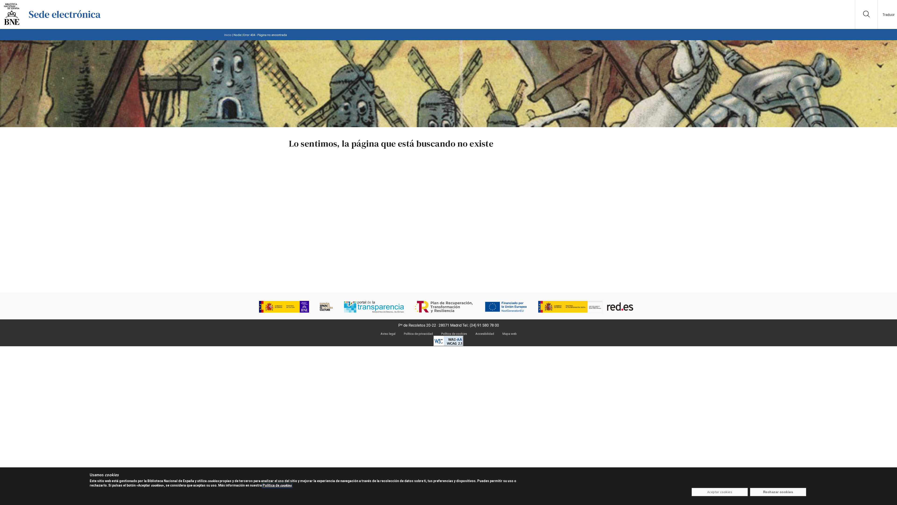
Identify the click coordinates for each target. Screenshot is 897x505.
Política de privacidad (418, 333)
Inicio (227, 35)
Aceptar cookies (719, 492)
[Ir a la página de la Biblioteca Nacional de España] (12, 24)
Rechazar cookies (778, 492)
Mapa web (509, 333)
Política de (277, 485)
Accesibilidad (484, 333)
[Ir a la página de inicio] (65, 24)
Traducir (889, 15)
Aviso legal (388, 333)
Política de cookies (454, 333)
